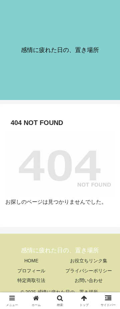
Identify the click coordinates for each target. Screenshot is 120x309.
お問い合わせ (89, 280)
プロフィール (31, 270)
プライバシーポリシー (88, 270)
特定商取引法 (31, 280)
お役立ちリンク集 (88, 260)
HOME (31, 260)
